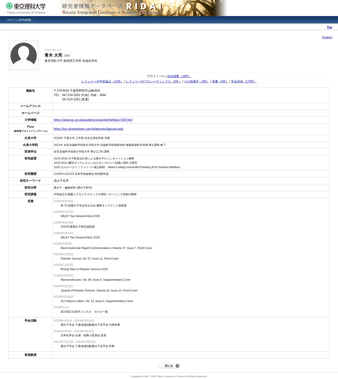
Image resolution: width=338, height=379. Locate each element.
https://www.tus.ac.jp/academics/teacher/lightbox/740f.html (93, 120)
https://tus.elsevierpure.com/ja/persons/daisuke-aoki (88, 128)
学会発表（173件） (244, 81)
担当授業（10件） (179, 76)
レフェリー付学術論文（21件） (102, 81)
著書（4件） (220, 81)
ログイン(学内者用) (19, 20)
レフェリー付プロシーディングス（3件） (153, 81)
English (327, 37)
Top (329, 27)
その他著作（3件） (196, 81)
